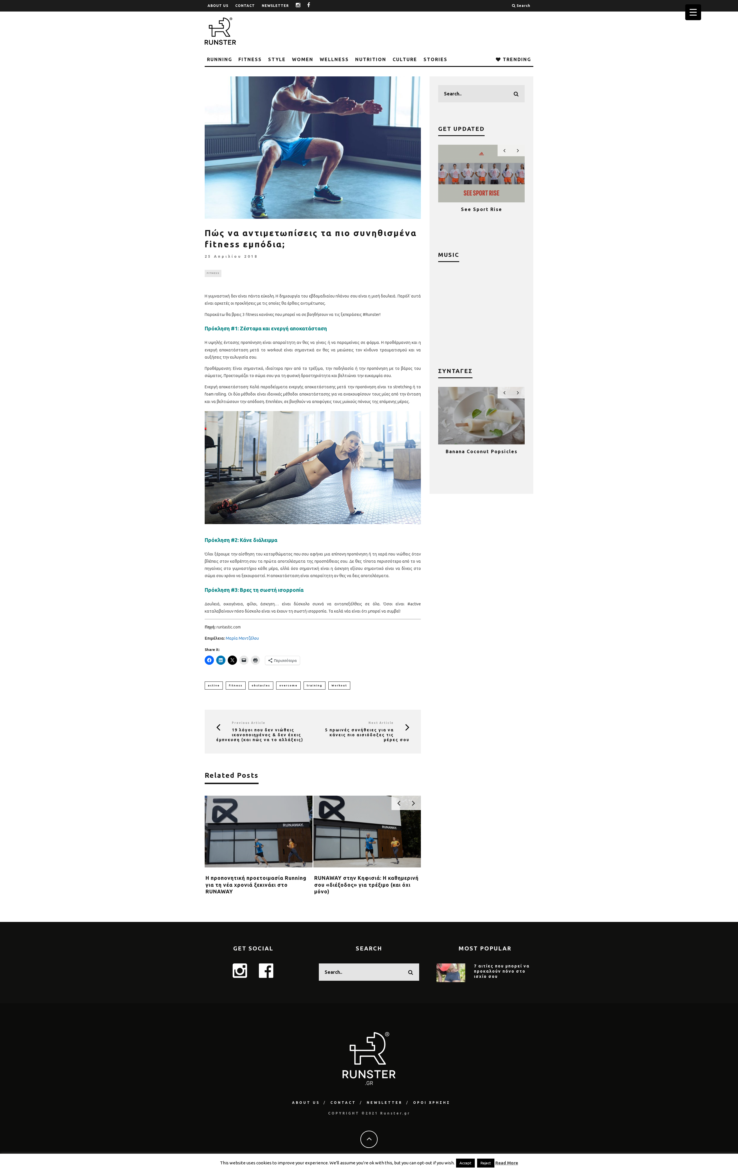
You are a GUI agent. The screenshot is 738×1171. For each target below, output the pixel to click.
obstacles (261, 685)
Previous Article (249, 722)
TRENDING (516, 59)
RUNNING (219, 59)
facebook (313, 5)
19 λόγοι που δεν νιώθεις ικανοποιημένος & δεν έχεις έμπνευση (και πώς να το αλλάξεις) (259, 735)
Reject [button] (486, 1163)
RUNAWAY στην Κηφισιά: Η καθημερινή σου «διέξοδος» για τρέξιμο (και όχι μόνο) (366, 884)
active (214, 685)
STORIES (435, 59)
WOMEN (302, 59)
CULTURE (405, 59)
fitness (235, 685)
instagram (302, 5)
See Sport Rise (458, 209)
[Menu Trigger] (693, 12)
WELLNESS (334, 59)
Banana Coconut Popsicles (481, 451)
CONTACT (245, 5)
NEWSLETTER (275, 5)
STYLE (277, 59)
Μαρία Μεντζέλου (242, 638)
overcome (288, 685)
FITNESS (250, 59)
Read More (506, 1162)
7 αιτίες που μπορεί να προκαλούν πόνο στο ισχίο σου (502, 971)
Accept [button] (465, 1163)
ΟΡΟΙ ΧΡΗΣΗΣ (431, 1102)
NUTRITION (370, 59)
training (314, 685)
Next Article (381, 722)
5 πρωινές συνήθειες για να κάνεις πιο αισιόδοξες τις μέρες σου (367, 735)
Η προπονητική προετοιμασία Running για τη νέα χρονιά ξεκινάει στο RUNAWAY (256, 884)
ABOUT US (218, 5)
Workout (339, 685)
